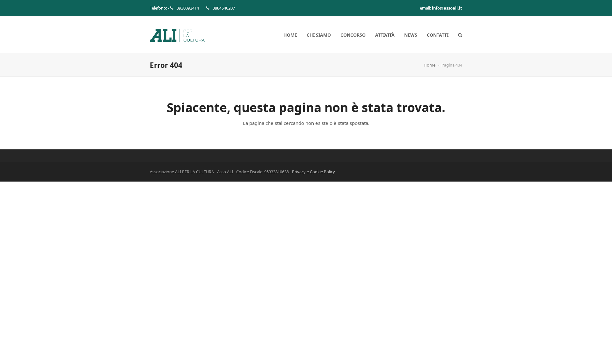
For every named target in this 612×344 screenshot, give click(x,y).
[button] (460, 35)
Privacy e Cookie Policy (313, 172)
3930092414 (188, 8)
